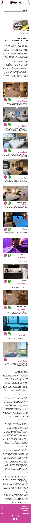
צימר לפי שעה (26, 510)
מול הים (25, 332)
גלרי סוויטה (24, 280)
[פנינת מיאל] (15, 114)
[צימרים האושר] (15, 245)
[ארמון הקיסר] (15, 141)
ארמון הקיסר (24, 150)
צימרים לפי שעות (25, 508)
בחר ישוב (25, 10)
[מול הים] (15, 323)
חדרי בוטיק (26, 30)
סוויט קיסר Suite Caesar (21, 202)
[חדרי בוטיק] (15, 167)
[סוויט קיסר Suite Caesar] (15, 193)
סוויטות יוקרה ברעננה (22, 306)
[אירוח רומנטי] (15, 219)
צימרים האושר (24, 254)
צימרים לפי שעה (25, 506)
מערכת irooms (25, 513)
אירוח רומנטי (24, 228)
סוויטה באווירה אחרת (22, 359)
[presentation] (4, 89)
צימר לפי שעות (25, 512)
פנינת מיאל (24, 123)
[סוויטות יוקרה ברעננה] (15, 297)
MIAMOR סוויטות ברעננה (21, 99)
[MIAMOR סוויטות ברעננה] (15, 89)
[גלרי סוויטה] (15, 271)
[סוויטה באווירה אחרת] (15, 349)
